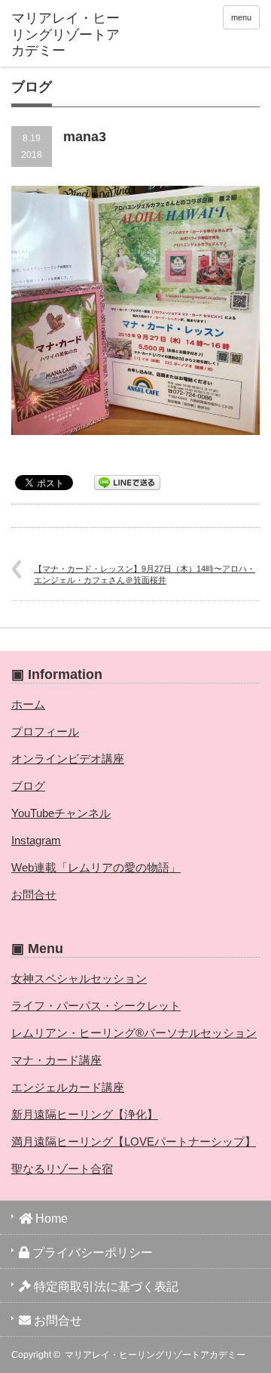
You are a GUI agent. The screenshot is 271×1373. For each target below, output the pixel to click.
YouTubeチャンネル (61, 813)
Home (50, 1218)
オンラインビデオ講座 (67, 758)
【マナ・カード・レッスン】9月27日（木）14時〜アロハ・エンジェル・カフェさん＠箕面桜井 (144, 574)
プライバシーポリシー (91, 1252)
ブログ (28, 785)
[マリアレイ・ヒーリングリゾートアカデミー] (65, 35)
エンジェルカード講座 (67, 1087)
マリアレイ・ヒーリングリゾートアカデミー (155, 1355)
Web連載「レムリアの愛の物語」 (96, 867)
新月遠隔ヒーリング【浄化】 (84, 1114)
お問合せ (33, 894)
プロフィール (45, 731)
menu (241, 17)
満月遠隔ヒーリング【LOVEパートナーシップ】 (133, 1141)
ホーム (28, 704)
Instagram (36, 840)
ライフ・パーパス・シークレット (96, 1005)
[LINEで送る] (127, 481)
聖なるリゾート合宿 (62, 1168)
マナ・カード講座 (56, 1060)
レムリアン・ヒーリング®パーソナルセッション (134, 1032)
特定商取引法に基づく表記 (104, 1286)
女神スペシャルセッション (79, 978)
